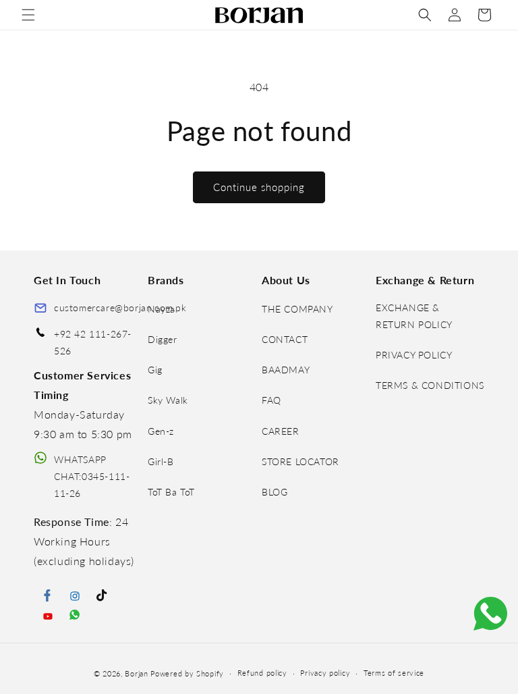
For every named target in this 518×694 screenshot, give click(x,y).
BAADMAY (286, 369)
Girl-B (161, 461)
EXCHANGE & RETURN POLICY (414, 316)
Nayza (161, 309)
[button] (28, 15)
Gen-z (161, 431)
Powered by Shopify (187, 673)
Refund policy (262, 672)
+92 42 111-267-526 (93, 342)
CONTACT (285, 339)
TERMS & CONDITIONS (430, 385)
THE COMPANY (297, 309)
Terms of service (394, 672)
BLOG (274, 492)
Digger (162, 339)
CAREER (280, 431)
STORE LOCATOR (300, 461)
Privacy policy (325, 672)
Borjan (136, 673)
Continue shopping (259, 187)
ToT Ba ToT (171, 492)
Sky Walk (168, 400)
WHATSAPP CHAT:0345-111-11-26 (92, 476)
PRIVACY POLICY (414, 355)
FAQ (271, 400)
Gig (155, 369)
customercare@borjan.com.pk (120, 307)
